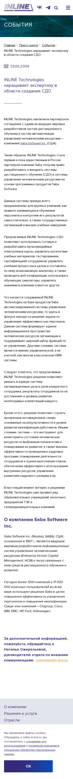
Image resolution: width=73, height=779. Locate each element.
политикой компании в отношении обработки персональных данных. (31, 750)
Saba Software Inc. (33, 143)
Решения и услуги (20, 713)
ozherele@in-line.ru (52, 660)
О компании (15, 707)
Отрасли (12, 720)
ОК (28, 766)
